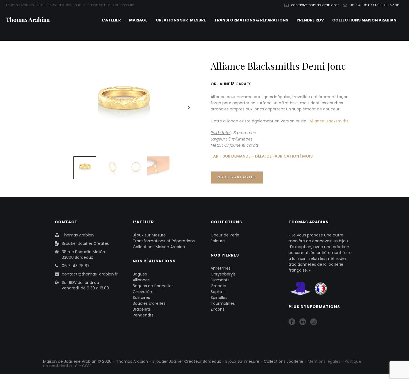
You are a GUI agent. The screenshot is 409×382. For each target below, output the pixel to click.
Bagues (140, 274)
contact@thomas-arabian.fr (315, 5)
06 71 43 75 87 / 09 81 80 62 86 (374, 5)
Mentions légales (324, 361)
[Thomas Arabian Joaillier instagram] (313, 322)
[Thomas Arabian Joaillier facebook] (292, 322)
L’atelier (111, 20)
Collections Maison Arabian (364, 20)
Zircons (218, 309)
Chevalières (144, 291)
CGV (86, 366)
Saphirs (218, 291)
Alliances (141, 280)
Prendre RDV (310, 20)
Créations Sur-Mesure (181, 20)
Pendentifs (143, 315)
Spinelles (219, 297)
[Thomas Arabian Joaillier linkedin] (302, 322)
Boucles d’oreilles (149, 303)
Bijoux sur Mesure (149, 235)
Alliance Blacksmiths (329, 121)
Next (189, 107)
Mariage (138, 20)
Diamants (220, 280)
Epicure (218, 241)
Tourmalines (223, 303)
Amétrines (221, 268)
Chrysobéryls (223, 274)
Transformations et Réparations (164, 241)
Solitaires (141, 297)
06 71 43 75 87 (76, 265)
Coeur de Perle (225, 235)
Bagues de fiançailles (153, 286)
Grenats (218, 286)
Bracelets (142, 309)
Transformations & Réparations (251, 20)
